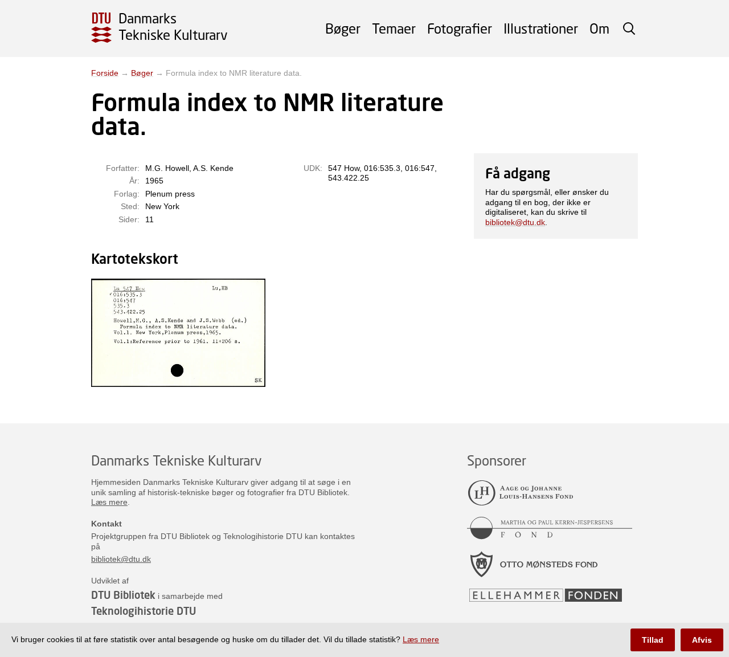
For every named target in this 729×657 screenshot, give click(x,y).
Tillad (653, 639)
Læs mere (109, 502)
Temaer (394, 28)
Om (599, 28)
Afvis (702, 639)
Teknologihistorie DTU (143, 611)
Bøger (343, 28)
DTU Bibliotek (123, 595)
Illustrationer (540, 28)
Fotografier (459, 28)
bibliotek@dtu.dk (515, 222)
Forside (104, 72)
